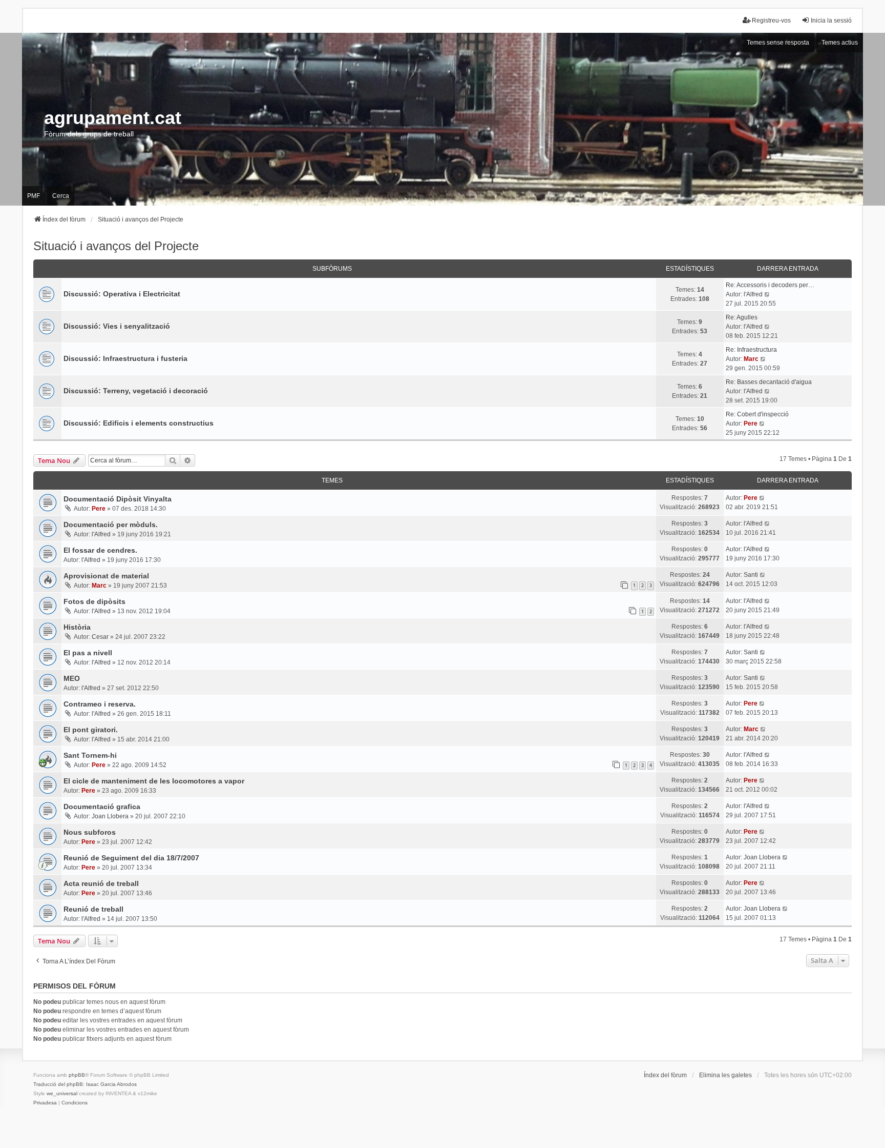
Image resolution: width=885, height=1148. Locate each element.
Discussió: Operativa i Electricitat (122, 294)
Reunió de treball (93, 909)
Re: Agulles (741, 317)
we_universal (62, 1093)
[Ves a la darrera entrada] (762, 497)
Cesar (100, 636)
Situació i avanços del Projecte (116, 246)
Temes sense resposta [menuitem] (778, 42)
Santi (751, 574)
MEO (72, 678)
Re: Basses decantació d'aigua (769, 382)
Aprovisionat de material (106, 576)
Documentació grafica (102, 806)
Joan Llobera (110, 816)
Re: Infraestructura (751, 349)
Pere (750, 423)
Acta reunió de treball (101, 883)
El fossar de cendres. (100, 550)
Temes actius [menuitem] (839, 42)
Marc (751, 358)
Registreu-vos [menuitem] (771, 20)
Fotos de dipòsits (94, 601)
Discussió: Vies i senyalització (117, 326)
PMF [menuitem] (33, 195)
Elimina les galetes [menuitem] (725, 1075)
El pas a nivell (88, 653)
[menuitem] (45, 1102)
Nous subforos (90, 832)
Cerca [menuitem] (60, 195)
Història (77, 627)
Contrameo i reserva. (100, 704)
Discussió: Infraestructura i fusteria (125, 358)
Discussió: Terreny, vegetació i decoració (136, 391)
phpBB (77, 1075)
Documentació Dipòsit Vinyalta (118, 499)
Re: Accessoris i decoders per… (770, 285)
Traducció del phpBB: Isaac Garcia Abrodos (85, 1084)
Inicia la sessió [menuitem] (831, 20)
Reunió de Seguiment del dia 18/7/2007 (131, 858)
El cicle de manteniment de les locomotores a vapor (154, 781)
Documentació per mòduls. (111, 524)
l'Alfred (753, 294)
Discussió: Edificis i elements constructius (139, 423)
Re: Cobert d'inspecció (757, 414)
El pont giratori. (91, 730)
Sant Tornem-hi (90, 755)
